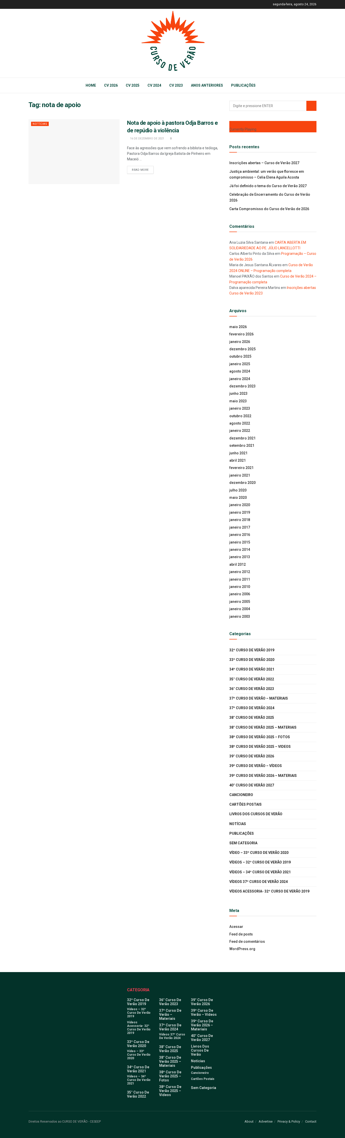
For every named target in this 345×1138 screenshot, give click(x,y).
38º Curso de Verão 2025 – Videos (260, 747)
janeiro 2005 (239, 602)
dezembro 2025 (242, 349)
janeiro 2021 (239, 475)
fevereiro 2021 (241, 468)
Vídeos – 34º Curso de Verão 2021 (260, 872)
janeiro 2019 (239, 512)
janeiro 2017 (239, 527)
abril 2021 (237, 460)
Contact (310, 1121)
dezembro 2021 (242, 438)
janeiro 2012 (239, 572)
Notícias (40, 124)
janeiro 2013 (239, 557)
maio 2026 (238, 327)
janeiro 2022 (239, 431)
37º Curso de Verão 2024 (251, 708)
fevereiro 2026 (241, 334)
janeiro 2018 (239, 520)
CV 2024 (154, 85)
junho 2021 (238, 453)
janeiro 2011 (239, 579)
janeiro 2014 (239, 550)
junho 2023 (238, 393)
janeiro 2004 (239, 609)
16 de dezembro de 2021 (146, 138)
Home (91, 85)
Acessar (236, 927)
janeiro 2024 (239, 379)
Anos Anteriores (207, 85)
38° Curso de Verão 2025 (251, 717)
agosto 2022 (239, 423)
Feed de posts (241, 934)
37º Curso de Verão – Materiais (258, 698)
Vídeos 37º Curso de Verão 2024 (258, 882)
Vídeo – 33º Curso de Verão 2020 (258, 853)
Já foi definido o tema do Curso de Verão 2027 (268, 186)
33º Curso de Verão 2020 (251, 660)
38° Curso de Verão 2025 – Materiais (263, 727)
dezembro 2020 (242, 483)
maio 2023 (238, 401)
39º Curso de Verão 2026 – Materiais (263, 776)
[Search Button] (311, 106)
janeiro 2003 (239, 616)
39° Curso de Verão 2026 (251, 756)
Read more (140, 169)
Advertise (266, 1121)
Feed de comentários (247, 941)
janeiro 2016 (239, 535)
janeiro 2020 (239, 505)
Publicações (243, 85)
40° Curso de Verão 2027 (251, 785)
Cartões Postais (245, 804)
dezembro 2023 (242, 386)
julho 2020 (238, 490)
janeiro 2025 (239, 364)
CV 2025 (132, 85)
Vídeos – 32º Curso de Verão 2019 (260, 862)
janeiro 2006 (239, 594)
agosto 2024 (239, 371)
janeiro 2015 (239, 542)
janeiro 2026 (239, 342)
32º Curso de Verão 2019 (251, 650)
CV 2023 (176, 85)
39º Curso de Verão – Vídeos (255, 766)
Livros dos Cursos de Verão (255, 814)
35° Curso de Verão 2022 (251, 679)
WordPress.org (242, 949)
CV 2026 (111, 85)
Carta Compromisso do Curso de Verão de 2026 (269, 209)
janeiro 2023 (239, 408)
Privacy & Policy (289, 1121)
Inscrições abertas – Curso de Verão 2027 (264, 163)
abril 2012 (237, 564)
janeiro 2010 (239, 587)
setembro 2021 (241, 445)
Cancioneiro (241, 795)
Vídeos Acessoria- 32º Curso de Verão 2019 (269, 891)
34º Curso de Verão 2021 (251, 669)
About (249, 1121)
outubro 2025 (240, 356)
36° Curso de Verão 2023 (251, 689)
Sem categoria (243, 843)
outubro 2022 (240, 416)
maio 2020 (238, 498)
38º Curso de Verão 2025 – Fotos (259, 737)
